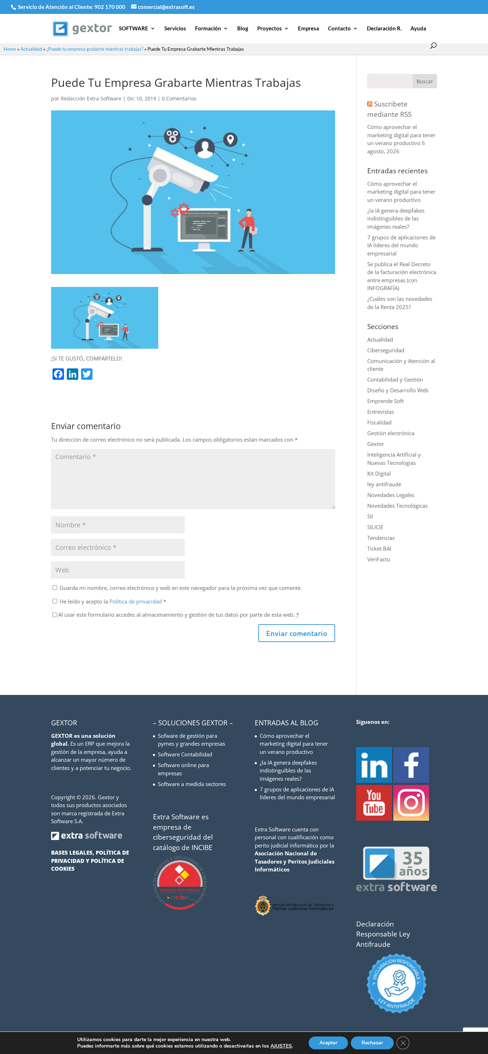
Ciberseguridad (385, 350)
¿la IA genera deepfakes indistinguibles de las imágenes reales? (395, 218)
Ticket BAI (379, 548)
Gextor (375, 443)
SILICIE (375, 527)
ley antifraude (384, 484)
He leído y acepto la (113, 601)
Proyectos (269, 28)
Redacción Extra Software (91, 98)
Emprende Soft (385, 400)
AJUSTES (281, 1046)
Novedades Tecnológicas (397, 505)
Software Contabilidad (185, 754)
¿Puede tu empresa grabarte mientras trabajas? (94, 49)
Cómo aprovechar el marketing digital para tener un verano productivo (401, 134)
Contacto (339, 28)
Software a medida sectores (192, 783)
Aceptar (328, 1042)
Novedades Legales (390, 494)
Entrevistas (380, 411)
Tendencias (381, 537)
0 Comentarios (179, 98)
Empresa (308, 28)
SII (370, 516)
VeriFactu (378, 559)
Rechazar (372, 1042)
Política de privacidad (136, 601)
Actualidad (31, 49)
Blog (242, 28)
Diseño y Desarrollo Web (397, 390)
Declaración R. (384, 28)
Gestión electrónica (390, 433)
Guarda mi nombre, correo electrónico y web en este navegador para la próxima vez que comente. (181, 587)
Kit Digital (379, 473)
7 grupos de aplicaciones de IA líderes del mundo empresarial (401, 245)
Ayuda (418, 28)
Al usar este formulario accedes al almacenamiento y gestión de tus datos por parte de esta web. (178, 614)
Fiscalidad (379, 422)
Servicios (175, 28)
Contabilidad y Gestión (395, 379)
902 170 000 (110, 7)
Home (10, 49)
